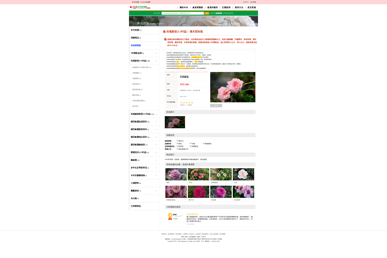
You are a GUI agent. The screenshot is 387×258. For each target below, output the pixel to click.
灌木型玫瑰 (137, 89)
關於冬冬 (184, 7)
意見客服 (252, 7)
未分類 (135, 198)
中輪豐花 (136, 78)
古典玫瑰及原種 (138, 100)
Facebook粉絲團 (145, 2)
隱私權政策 (205, 234)
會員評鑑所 (212, 7)
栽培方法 (239, 7)
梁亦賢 (175, 214)
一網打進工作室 (215, 241)
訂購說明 (226, 7)
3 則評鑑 (175, 218)
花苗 (202, 53)
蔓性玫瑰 (136, 95)
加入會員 (253, 2)
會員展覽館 (197, 7)
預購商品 (136, 38)
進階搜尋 (218, 13)
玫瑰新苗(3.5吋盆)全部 (141, 67)
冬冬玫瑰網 (135, 2)
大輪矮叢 (136, 73)
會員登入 (246, 2)
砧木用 (135, 106)
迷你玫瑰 (136, 84)
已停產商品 (136, 206)
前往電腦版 (222, 234)
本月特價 (136, 30)
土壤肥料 (136, 183)
